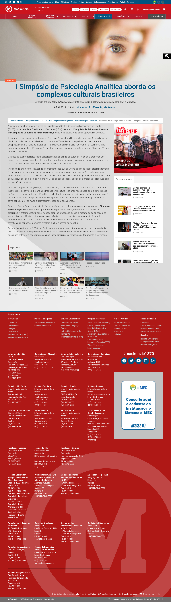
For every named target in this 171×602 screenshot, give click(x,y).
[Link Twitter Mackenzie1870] (10, 2)
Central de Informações (64, 594)
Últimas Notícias (124, 179)
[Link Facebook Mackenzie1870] (6, 2)
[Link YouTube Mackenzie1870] (14, 2)
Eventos (10, 80)
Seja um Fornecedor (151, 594)
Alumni (75, 9)
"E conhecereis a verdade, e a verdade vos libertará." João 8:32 (135, 599)
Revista (93, 9)
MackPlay (85, 9)
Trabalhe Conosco (129, 594)
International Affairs (151, 9)
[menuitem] (45, 2)
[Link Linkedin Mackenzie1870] (17, 2)
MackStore (104, 9)
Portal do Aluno (115, 9)
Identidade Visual (109, 594)
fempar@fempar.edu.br (44, 563)
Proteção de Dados (88, 594)
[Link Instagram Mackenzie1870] (21, 2)
